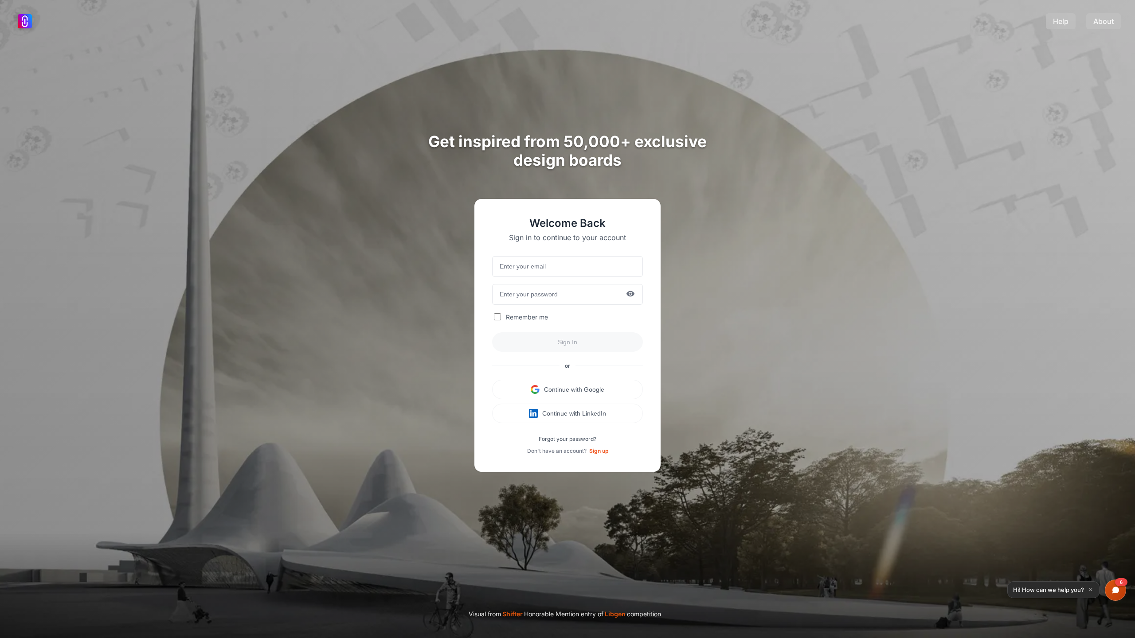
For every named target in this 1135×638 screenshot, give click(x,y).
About (1103, 21)
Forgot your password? (567, 439)
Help (1060, 21)
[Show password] (630, 294)
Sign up (598, 450)
